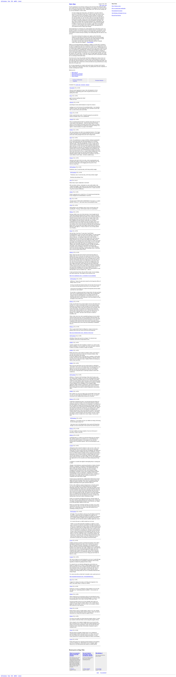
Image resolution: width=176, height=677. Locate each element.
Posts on (72, 668)
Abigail (71, 119)
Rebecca (71, 252)
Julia (71, 579)
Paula (71, 230)
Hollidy (71, 342)
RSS (12, 1)
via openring (103, 672)
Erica (71, 95)
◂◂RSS (15, 1)
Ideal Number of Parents (77, 73)
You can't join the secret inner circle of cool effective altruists (88, 654)
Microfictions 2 (99, 653)
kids (103, 5)
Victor (71, 112)
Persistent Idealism (100, 80)
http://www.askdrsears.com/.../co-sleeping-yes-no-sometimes (83, 275)
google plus (78, 84)
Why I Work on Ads (116, 6)
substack (87, 84)
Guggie (71, 445)
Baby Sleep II (75, 72)
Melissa (71, 211)
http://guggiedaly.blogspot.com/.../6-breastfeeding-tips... (82, 576)
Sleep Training (75, 76)
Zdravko (71, 102)
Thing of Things (87, 668)
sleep (106, 5)
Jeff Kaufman (4, 1)
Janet (71, 137)
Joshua (71, 192)
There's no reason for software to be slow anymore (75, 654)
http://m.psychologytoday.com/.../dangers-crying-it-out (81, 332)
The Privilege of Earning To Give (119, 13)
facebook (83, 84)
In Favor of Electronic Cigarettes (76, 80)
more (98, 672)
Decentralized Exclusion (117, 10)
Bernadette (72, 87)
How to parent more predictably (119, 8)
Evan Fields (99, 668)
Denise (71, 594)
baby (101, 5)
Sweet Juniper (90, 42)
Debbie (71, 129)
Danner (71, 157)
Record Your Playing (116, 15)
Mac (71, 198)
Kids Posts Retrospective (77, 74)
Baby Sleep (72, 4)
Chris (71, 205)
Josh (71, 180)
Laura (71, 540)
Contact (19, 1)
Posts (9, 1)
